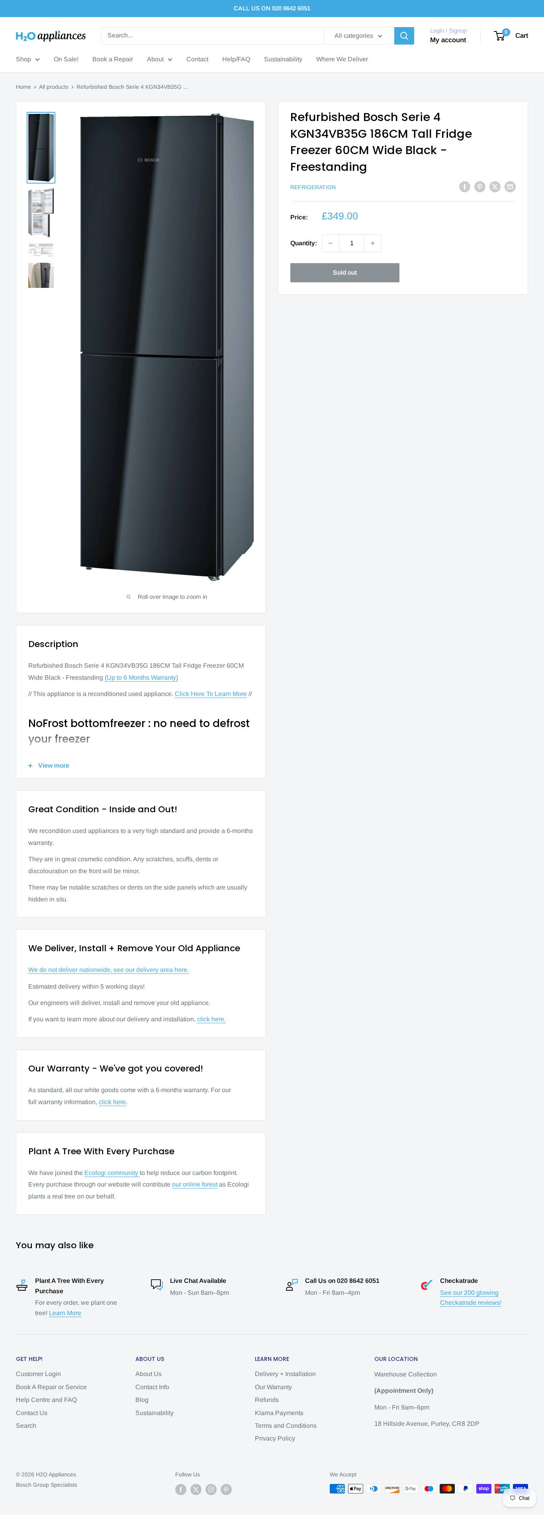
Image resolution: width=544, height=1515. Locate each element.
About (155, 59)
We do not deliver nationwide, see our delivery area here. (108, 969)
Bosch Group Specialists (46, 1485)
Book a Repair (112, 59)
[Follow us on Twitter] (196, 1489)
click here (112, 1102)
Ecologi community (112, 1172)
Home (23, 87)
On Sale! (66, 59)
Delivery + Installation (285, 1373)
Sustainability (283, 59)
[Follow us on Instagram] (211, 1489)
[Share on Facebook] (464, 186)
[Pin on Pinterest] (479, 186)
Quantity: (303, 243)
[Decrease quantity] (330, 243)
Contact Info (152, 1387)
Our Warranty (273, 1387)
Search (26, 1425)
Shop (23, 59)
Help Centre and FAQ (46, 1399)
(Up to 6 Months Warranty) (141, 677)
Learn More (65, 1313)
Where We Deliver (342, 59)
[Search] (404, 36)
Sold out (345, 272)
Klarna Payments (279, 1412)
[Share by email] (510, 186)
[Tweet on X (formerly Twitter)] (495, 186)
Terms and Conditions (286, 1425)
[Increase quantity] (372, 243)
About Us (148, 1373)
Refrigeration (313, 187)
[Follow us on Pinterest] (226, 1489)
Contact (197, 59)
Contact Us (31, 1412)
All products (53, 87)
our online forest (194, 1184)
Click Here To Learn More (211, 693)
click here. (211, 1019)
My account (448, 40)
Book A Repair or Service (51, 1387)
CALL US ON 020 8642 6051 (272, 8)
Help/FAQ (236, 59)
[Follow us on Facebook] (180, 1489)
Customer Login (38, 1373)
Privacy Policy (275, 1438)
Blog (142, 1399)
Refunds (267, 1399)
